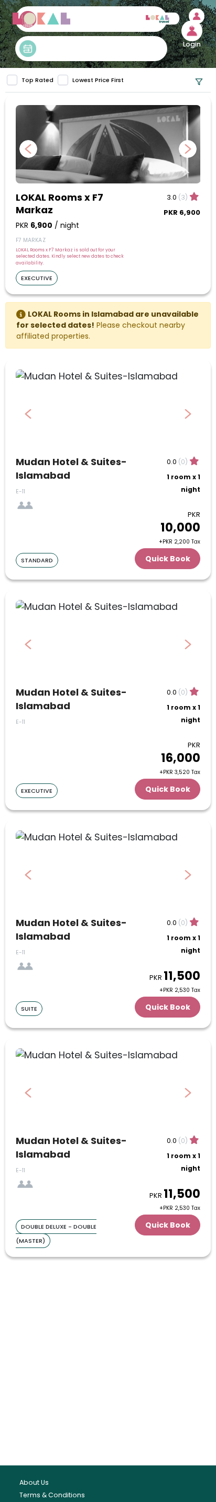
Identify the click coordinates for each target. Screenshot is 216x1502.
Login (196, 26)
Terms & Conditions (52, 1495)
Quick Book (167, 558)
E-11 (20, 491)
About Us (34, 1482)
